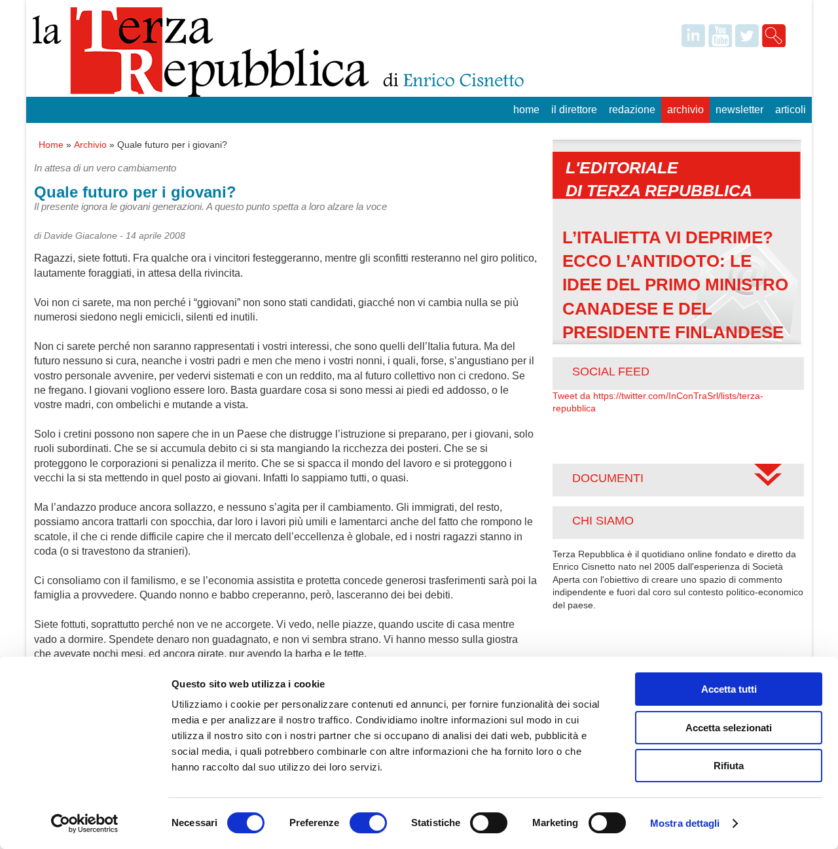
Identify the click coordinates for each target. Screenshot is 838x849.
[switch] (368, 822)
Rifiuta (729, 765)
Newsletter (739, 109)
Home (526, 109)
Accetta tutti (729, 689)
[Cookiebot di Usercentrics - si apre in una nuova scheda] (84, 823)
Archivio (685, 109)
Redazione (632, 109)
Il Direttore (574, 109)
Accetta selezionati (728, 727)
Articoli (790, 109)
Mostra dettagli (685, 823)
